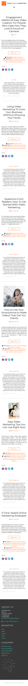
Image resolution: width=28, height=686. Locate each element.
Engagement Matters (18, 57)
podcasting (10, 549)
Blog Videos (13, 456)
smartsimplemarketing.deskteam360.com (12, 96)
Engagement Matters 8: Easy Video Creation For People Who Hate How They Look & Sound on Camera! (14, 24)
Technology (17, 347)
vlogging (22, 551)
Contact (3, 638)
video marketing (18, 62)
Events (3, 636)
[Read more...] (14, 53)
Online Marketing (15, 544)
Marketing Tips (12, 454)
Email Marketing (16, 548)
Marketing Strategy (16, 58)
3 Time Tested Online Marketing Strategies (14, 514)
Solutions (3, 633)
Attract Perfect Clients (15, 345)
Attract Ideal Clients (15, 145)
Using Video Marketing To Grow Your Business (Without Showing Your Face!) (14, 112)
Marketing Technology (16, 349)
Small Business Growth (12, 147)
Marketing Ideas (18, 143)
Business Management (7, 648)
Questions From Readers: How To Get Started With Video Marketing (14, 203)
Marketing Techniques (20, 543)
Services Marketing (21, 454)
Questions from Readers (18, 233)
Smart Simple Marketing (14, 3)
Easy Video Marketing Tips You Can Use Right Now (14, 424)
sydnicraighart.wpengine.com (9, 188)
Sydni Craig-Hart (10, 62)
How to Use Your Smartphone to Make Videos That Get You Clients (14, 314)
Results (3, 631)
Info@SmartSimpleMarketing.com (11, 618)
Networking (4, 655)
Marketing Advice (15, 541)
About (2, 629)
